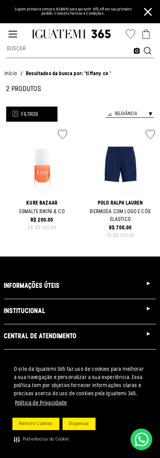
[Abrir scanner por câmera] (136, 51)
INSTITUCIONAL (24, 311)
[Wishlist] (130, 34)
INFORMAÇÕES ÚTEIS (32, 286)
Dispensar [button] (79, 424)
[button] (41, 439)
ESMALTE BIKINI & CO (42, 212)
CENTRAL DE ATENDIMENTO (40, 336)
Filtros (29, 114)
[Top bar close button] (148, 11)
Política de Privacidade (41, 403)
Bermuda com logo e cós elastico (120, 215)
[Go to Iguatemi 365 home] (71, 34)
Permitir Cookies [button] (36, 424)
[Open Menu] (12, 34)
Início (11, 74)
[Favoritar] (62, 134)
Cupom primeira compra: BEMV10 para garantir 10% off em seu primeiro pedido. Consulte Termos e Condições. (73, 11)
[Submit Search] (147, 51)
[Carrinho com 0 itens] (146, 34)
